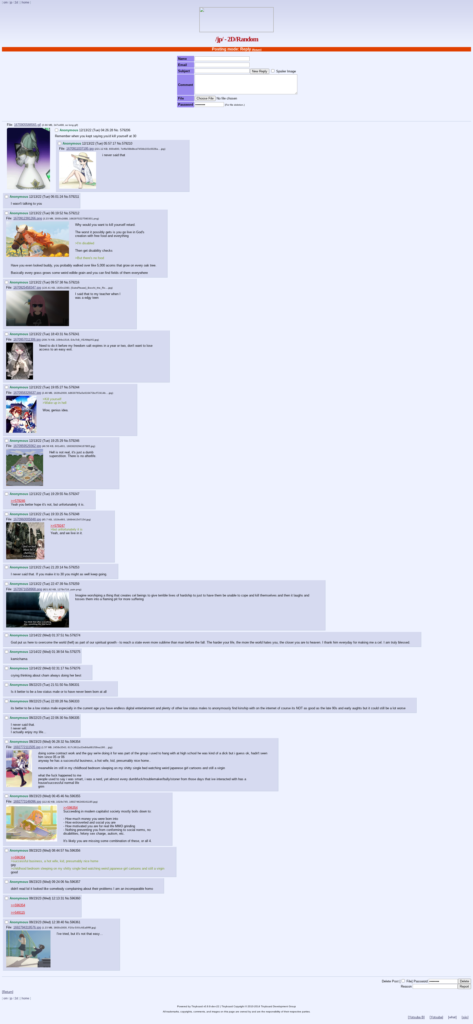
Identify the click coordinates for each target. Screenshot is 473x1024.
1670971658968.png (27, 589)
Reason (406, 986)
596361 (75, 922)
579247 (74, 494)
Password (421, 981)
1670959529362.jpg (27, 446)
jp (11, 2)
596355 (75, 796)
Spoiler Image (286, 71)
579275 (75, 652)
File (409, 981)
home (25, 2)
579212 (74, 213)
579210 (127, 143)
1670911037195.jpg (80, 148)
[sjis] (465, 1017)
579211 (74, 196)
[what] (452, 1017)
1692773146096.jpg (27, 801)
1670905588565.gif (27, 125)
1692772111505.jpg (26, 747)
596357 (75, 882)
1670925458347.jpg (27, 287)
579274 (75, 635)
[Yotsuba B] (416, 1017)
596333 (74, 701)
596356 (75, 850)
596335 (74, 718)
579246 (74, 441)
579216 (74, 282)
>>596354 (70, 807)
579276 (75, 668)
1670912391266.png (27, 218)
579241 (74, 334)
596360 (75, 898)
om (5, 2)
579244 (74, 387)
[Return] (256, 49)
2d (16, 2)
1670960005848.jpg (27, 519)
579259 (74, 584)
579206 (125, 130)
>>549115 (18, 912)
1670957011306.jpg (27, 339)
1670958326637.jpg (27, 393)
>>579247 (58, 526)
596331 (74, 685)
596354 (75, 741)
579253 (74, 567)
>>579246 (18, 501)
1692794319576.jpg (27, 927)
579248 (74, 514)
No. (116, 130)
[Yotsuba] (436, 1017)
